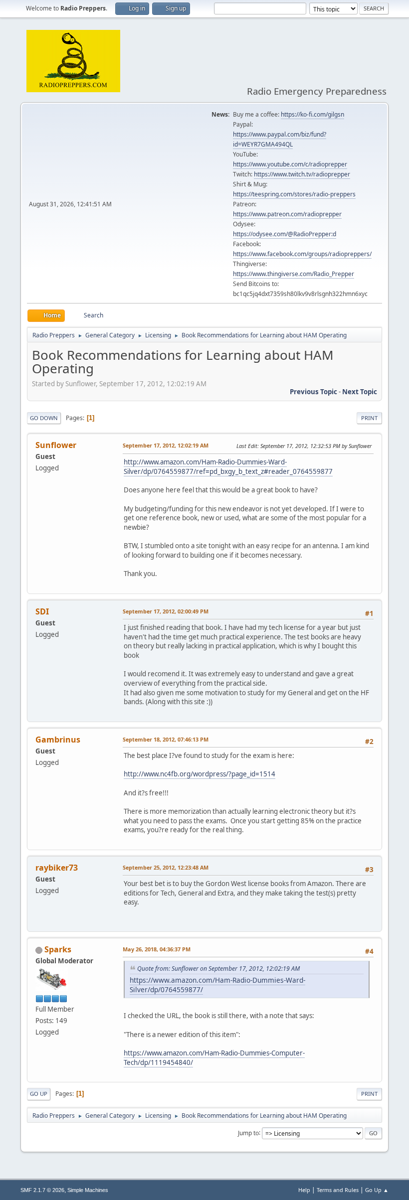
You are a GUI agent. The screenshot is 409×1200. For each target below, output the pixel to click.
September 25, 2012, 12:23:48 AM (165, 867)
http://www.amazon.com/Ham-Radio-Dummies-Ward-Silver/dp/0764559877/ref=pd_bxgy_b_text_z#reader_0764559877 (228, 466)
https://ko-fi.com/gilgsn (312, 114)
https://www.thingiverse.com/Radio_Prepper (293, 274)
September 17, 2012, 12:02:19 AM (165, 445)
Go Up (38, 1093)
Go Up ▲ (377, 1190)
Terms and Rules (338, 1190)
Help (304, 1190)
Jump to (248, 1132)
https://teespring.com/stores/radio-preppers (294, 194)
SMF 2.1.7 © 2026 (42, 1190)
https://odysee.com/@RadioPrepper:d (284, 234)
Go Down (44, 418)
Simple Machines (87, 1190)
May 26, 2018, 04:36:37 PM (157, 949)
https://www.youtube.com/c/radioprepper (290, 164)
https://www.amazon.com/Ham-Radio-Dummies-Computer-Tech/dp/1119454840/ (214, 1058)
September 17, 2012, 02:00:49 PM (165, 611)
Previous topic (313, 391)
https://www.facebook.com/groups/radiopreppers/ (302, 254)
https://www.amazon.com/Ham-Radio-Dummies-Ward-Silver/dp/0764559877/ (217, 984)
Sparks (57, 949)
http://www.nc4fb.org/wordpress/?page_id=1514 (199, 773)
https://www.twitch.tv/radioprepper (302, 174)
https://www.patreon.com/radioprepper (287, 214)
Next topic (359, 391)
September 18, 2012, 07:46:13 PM (165, 739)
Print (369, 418)
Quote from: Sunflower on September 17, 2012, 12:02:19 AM (218, 968)
